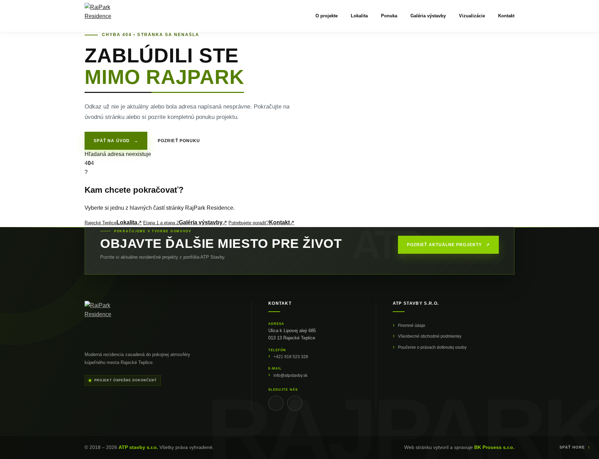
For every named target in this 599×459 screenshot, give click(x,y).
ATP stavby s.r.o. (138, 447)
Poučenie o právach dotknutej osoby (432, 347)
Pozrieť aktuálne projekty (448, 244)
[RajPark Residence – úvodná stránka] (100, 16)
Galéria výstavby (428, 15)
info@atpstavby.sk (290, 375)
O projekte (326, 15)
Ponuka (389, 15)
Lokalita (359, 15)
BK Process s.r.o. (494, 447)
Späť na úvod (116, 140)
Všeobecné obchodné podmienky (429, 336)
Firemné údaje (411, 325)
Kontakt (506, 15)
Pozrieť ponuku (179, 140)
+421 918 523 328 (291, 356)
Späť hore (575, 447)
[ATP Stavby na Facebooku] (276, 403)
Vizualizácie (472, 15)
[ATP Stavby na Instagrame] (294, 403)
